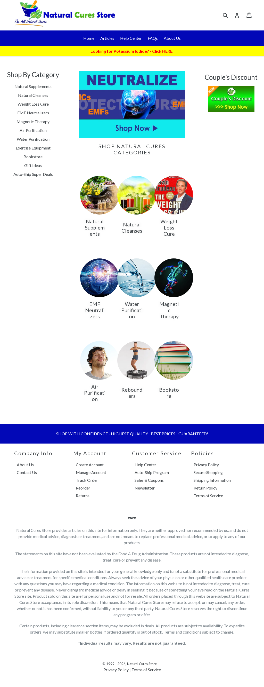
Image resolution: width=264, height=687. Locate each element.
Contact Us (27, 472)
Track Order (87, 480)
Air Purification (33, 130)
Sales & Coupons (149, 480)
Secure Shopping (208, 472)
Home (88, 38)
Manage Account (91, 472)
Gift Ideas (33, 165)
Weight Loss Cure (33, 103)
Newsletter (145, 487)
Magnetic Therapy (33, 121)
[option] (132, 104)
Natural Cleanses (33, 95)
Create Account (90, 464)
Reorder (83, 487)
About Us (172, 38)
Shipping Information (212, 480)
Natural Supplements (33, 86)
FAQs (153, 38)
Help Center (131, 38)
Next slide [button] (181, 104)
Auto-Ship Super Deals (33, 174)
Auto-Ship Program (152, 472)
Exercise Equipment (33, 147)
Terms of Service (208, 495)
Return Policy (205, 487)
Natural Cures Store (142, 664)
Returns (82, 495)
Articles (107, 38)
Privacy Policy (206, 464)
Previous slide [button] (83, 104)
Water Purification (33, 139)
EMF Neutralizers (33, 112)
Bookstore (33, 156)
